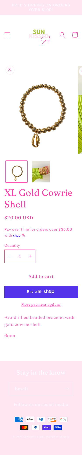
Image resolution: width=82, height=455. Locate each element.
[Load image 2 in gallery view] (41, 171)
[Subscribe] (67, 389)
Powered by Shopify (56, 436)
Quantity (12, 245)
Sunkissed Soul (33, 436)
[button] (7, 35)
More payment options (41, 304)
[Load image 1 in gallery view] (16, 171)
